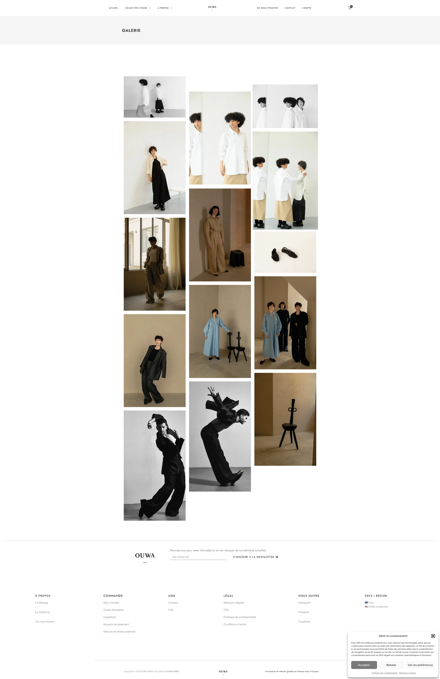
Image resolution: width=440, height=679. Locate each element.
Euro (371, 603)
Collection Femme (136, 8)
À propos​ (163, 8)
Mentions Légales (407, 673)
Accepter (364, 665)
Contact (290, 8)
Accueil (113, 8)
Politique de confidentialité (384, 673)
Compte (306, 8)
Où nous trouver (267, 8)
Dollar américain (378, 607)
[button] (433, 636)
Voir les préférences (420, 665)
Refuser (391, 665)
